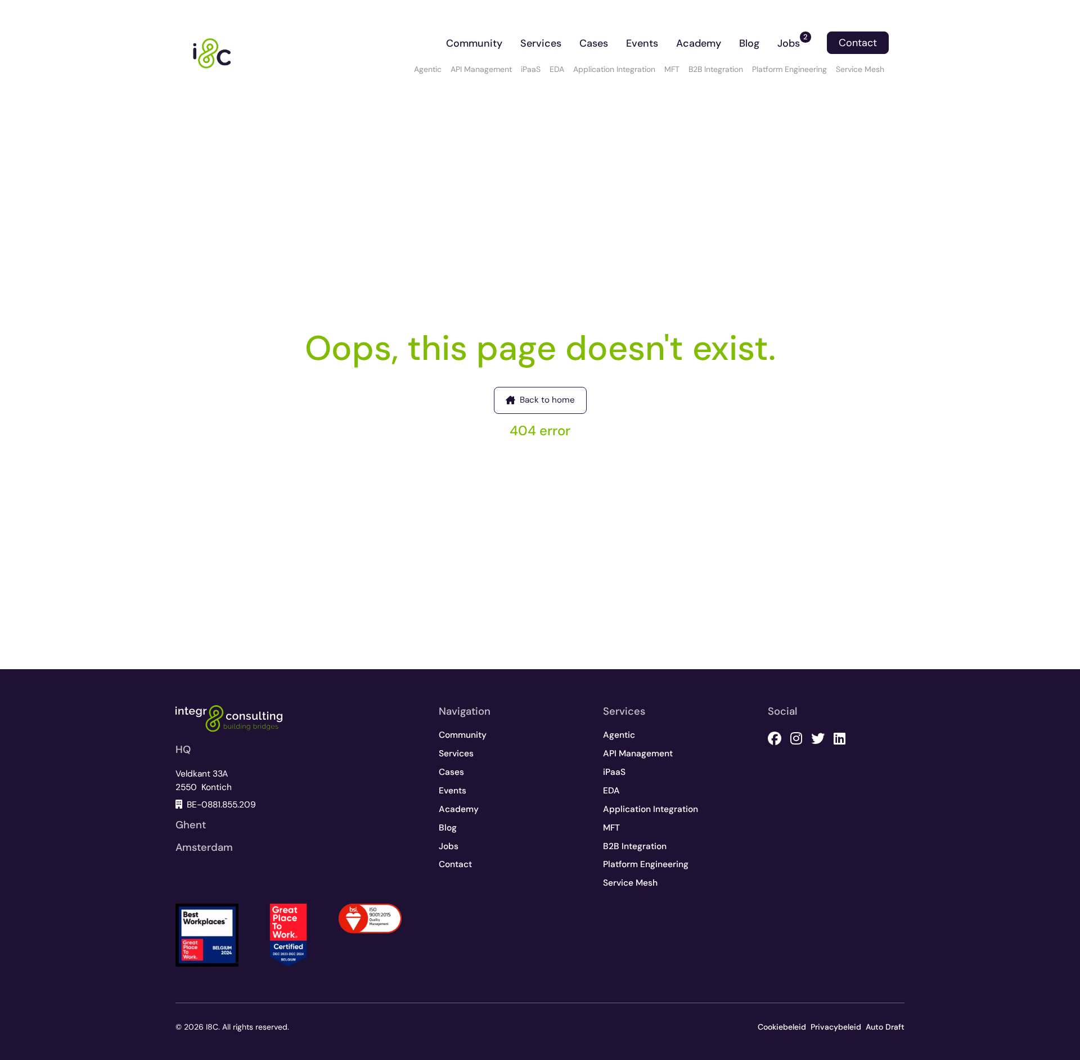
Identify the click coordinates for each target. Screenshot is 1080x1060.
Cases (593, 43)
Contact (858, 42)
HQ (183, 749)
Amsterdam (204, 847)
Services (540, 43)
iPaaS (531, 69)
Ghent (191, 825)
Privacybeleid (836, 1027)
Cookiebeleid (782, 1027)
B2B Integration (715, 69)
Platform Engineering (789, 69)
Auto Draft (885, 1027)
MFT (672, 69)
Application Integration (614, 69)
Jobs (792, 41)
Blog (749, 43)
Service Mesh (860, 69)
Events (642, 43)
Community (474, 43)
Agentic (428, 69)
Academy (698, 43)
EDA (557, 69)
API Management (481, 69)
